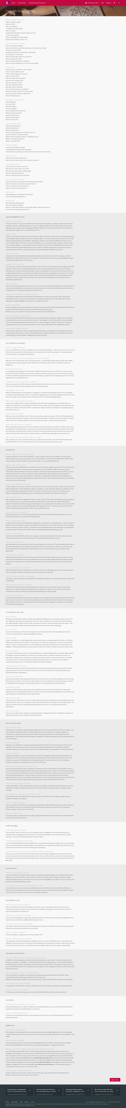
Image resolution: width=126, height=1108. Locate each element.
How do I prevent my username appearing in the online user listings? (26, 48)
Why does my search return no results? (17, 169)
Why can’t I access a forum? (14, 83)
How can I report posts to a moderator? (17, 89)
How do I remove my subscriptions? (16, 188)
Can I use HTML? (10, 104)
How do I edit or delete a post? (15, 72)
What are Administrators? (13, 126)
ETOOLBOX (49, 1104)
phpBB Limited (55, 1032)
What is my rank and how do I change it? (18, 61)
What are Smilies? (11, 106)
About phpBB (65, 1034)
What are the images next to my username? (19, 57)
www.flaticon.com (29, 1105)
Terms (32, 1102)
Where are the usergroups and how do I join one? (20, 132)
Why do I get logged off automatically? (17, 37)
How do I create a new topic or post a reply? (19, 69)
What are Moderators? (12, 128)
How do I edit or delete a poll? (14, 80)
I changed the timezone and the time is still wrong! (20, 52)
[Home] (7, 3)
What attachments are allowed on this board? (19, 194)
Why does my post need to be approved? (18, 93)
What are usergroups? (12, 130)
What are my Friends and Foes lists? (16, 158)
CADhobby (64, 1104)
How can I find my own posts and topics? (18, 175)
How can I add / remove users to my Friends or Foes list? (22, 160)
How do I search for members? (15, 173)
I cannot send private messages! (15, 147)
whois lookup (66, 1053)
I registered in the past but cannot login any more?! (21, 33)
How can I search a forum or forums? (17, 166)
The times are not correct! (13, 50)
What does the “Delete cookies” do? (16, 39)
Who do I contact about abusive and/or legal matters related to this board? (28, 207)
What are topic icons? (12, 119)
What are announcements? (14, 113)
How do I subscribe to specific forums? (17, 186)
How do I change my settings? (14, 46)
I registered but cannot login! (14, 28)
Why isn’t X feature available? (14, 205)
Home (7, 1102)
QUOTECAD (56, 1104)
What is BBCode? (11, 102)
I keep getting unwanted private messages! (18, 149)
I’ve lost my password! (12, 35)
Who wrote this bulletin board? (15, 203)
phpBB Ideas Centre (21, 1045)
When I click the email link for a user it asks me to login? (22, 63)
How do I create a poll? (12, 76)
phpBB (53, 397)
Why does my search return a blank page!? (18, 171)
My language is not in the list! (14, 54)
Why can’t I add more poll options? (16, 78)
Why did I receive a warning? (14, 87)
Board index (14, 1102)
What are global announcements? (16, 111)
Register (108, 3)
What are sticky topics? (12, 115)
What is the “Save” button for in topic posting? (19, 91)
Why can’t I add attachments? (14, 85)
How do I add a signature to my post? (17, 74)
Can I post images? (11, 108)
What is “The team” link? (13, 141)
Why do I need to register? (13, 22)
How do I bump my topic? (13, 96)
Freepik (19, 1105)
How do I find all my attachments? (16, 197)
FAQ (21, 1102)
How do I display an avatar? (14, 59)
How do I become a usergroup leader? (17, 134)
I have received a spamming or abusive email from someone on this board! (28, 152)
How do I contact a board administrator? (17, 209)
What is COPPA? (10, 24)
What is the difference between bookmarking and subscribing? (24, 182)
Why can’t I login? (11, 31)
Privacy (26, 1102)
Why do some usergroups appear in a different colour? (22, 137)
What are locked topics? (13, 117)
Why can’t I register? (12, 26)
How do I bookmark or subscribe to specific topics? (21, 184)
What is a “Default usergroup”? (15, 139)
